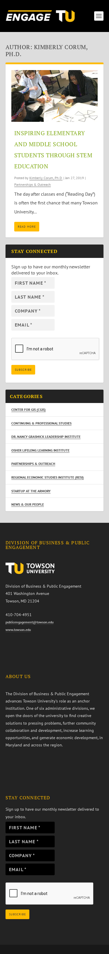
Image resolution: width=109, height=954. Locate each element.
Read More (27, 227)
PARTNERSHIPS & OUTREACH (33, 463)
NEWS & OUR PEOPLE (27, 504)
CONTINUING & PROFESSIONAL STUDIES (41, 423)
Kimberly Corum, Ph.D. (45, 178)
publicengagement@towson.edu (29, 622)
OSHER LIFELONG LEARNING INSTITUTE (40, 450)
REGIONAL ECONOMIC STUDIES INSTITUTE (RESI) (47, 477)
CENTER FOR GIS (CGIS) (28, 409)
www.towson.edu (18, 629)
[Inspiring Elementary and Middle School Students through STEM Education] (54, 96)
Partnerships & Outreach (32, 184)
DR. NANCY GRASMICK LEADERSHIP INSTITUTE (46, 436)
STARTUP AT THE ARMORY (31, 491)
